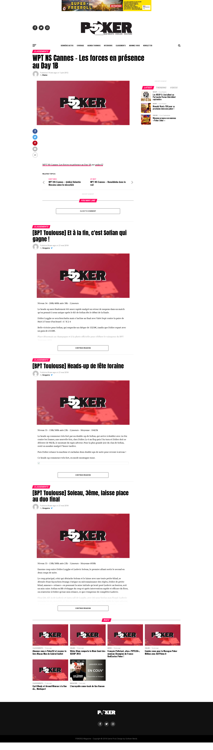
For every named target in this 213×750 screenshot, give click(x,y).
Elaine (44, 75)
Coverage (80, 45)
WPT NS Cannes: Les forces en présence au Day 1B (66, 164)
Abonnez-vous (134, 45)
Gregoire (46, 248)
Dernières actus (67, 45)
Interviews (108, 45)
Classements (121, 45)
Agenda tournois (93, 45)
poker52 (99, 164)
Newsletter (147, 45)
